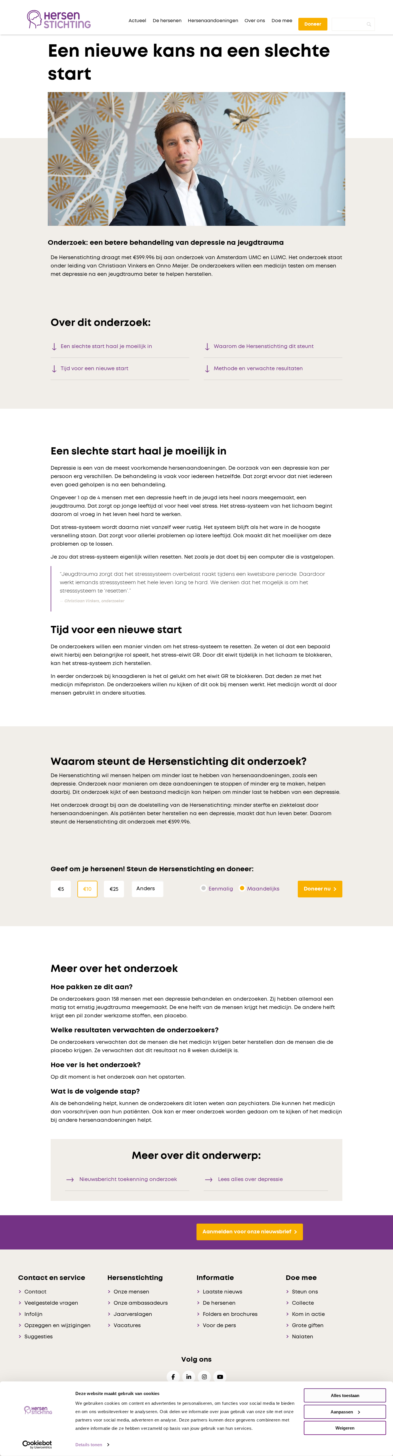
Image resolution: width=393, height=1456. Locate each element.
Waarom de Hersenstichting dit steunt (264, 346)
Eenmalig (221, 889)
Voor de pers (219, 1325)
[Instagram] (204, 1377)
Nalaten (302, 1337)
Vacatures (127, 1325)
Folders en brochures (230, 1314)
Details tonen (88, 1444)
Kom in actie (308, 1314)
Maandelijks (263, 889)
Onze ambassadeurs (141, 1303)
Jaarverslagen (133, 1314)
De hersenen (219, 1303)
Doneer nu (317, 889)
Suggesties (38, 1337)
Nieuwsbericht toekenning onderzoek (128, 1179)
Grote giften (308, 1325)
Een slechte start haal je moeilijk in (106, 346)
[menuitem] (137, 20)
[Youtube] (219, 1377)
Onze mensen (131, 1292)
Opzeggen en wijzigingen (57, 1325)
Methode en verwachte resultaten (258, 368)
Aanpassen (342, 1411)
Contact (35, 1292)
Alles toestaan (345, 1395)
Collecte (303, 1303)
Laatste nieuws (222, 1292)
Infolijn (33, 1314)
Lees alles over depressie (250, 1179)
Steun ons (305, 1292)
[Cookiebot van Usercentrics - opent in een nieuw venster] (37, 1444)
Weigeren (344, 1428)
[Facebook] (173, 1377)
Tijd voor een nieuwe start (94, 368)
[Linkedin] (188, 1377)
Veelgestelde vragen (51, 1303)
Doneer (312, 24)
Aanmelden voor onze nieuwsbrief (247, 1232)
